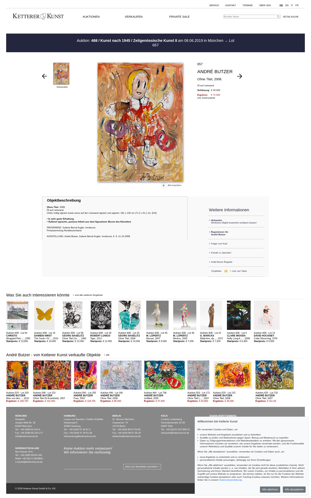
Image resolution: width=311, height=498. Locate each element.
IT (292, 5)
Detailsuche (291, 16)
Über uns (265, 5)
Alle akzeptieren (294, 489)
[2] (44, 76)
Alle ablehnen (270, 489)
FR (297, 5)
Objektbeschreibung (64, 200)
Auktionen (91, 16)
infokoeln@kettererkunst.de (175, 433)
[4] (239, 76)
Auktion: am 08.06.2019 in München (150, 40)
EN (286, 5)
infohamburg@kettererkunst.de (80, 436)
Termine (247, 5)
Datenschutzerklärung (230, 480)
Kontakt (230, 5)
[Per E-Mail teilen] (225, 271)
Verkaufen (134, 16)
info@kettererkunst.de (26, 436)
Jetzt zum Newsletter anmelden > (142, 466)
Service (214, 5)
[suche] (278, 16)
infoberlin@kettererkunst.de (126, 436)
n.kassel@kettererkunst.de (29, 462)
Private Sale (179, 16)
